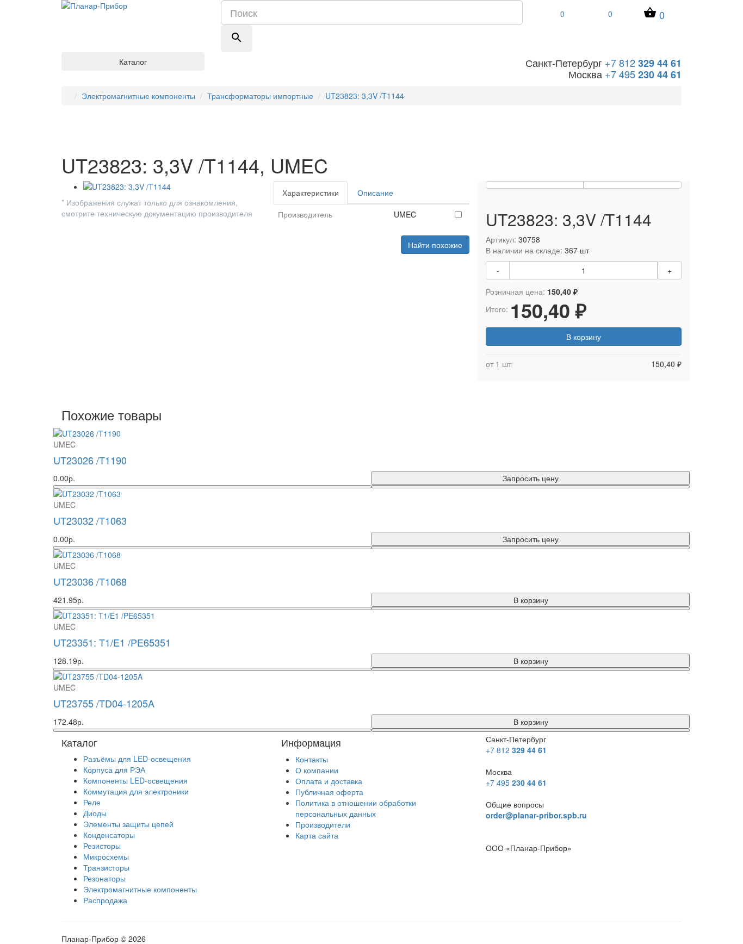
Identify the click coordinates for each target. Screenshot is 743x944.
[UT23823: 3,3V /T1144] (170, 186)
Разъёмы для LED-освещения (137, 758)
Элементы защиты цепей (128, 823)
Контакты (311, 759)
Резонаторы (104, 878)
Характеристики (310, 192)
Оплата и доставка (328, 780)
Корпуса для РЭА (114, 769)
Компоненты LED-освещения (135, 780)
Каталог (133, 61)
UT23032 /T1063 (90, 520)
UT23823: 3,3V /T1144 (364, 95)
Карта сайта (316, 835)
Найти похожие (435, 244)
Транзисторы (106, 867)
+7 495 (643, 74)
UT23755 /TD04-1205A (103, 703)
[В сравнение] (633, 185)
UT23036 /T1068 (90, 581)
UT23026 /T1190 (90, 460)
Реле (92, 802)
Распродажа (105, 900)
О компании (316, 770)
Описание (375, 192)
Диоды (95, 813)
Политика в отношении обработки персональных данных (355, 808)
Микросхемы (106, 856)
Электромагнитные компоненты (138, 95)
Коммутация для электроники (136, 791)
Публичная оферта (329, 791)
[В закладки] (535, 185)
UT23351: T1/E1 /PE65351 (112, 642)
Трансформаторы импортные (260, 95)
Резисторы (102, 845)
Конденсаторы (109, 834)
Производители (322, 824)
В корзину (583, 336)
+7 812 (643, 62)
